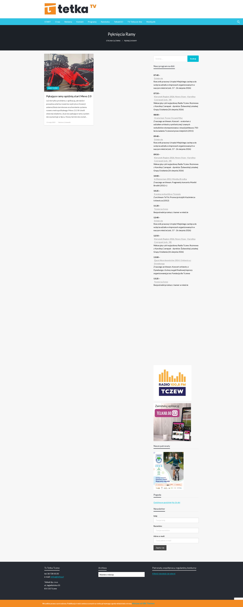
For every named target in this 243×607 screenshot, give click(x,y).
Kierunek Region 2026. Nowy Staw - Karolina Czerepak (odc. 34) (174, 98)
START (48, 21)
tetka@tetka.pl (57, 577)
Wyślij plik (150, 21)
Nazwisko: (158, 526)
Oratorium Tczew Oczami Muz (168, 118)
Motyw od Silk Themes (143, 603)
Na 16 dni (176, 502)
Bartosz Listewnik (64, 122)
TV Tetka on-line (134, 21)
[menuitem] (47, 21)
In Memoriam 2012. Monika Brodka (170, 179)
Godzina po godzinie (162, 502)
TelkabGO (118, 21)
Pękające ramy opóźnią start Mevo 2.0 (68, 96)
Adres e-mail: (159, 536)
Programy (92, 21)
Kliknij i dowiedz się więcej (163, 573)
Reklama (68, 21)
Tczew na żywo (161, 209)
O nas (57, 21)
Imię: (155, 516)
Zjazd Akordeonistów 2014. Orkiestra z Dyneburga (172, 262)
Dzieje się (158, 78)
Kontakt (80, 21)
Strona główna (113, 41)
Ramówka (105, 21)
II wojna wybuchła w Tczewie (167, 194)
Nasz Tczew (53, 88)
